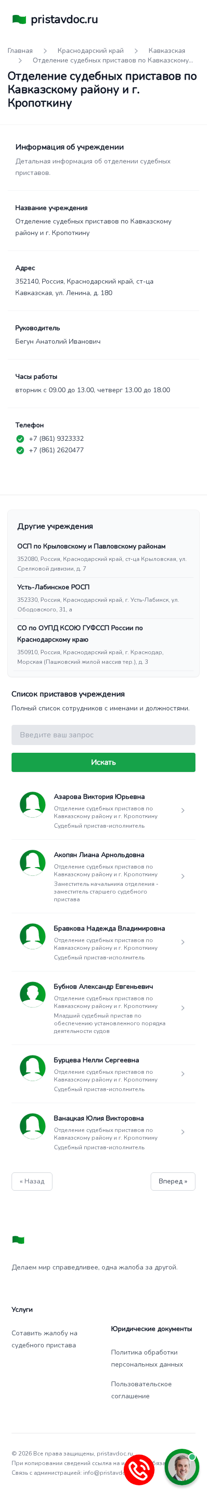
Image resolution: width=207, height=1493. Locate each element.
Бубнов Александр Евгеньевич (103, 986)
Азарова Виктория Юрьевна (99, 796)
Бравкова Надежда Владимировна (109, 928)
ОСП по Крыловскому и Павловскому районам (91, 546)
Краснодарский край (91, 50)
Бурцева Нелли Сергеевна (96, 1060)
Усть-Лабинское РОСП (53, 587)
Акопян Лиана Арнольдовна (99, 854)
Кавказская (167, 50)
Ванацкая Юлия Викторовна (99, 1118)
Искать (103, 762)
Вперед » (173, 1181)
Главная (20, 50)
